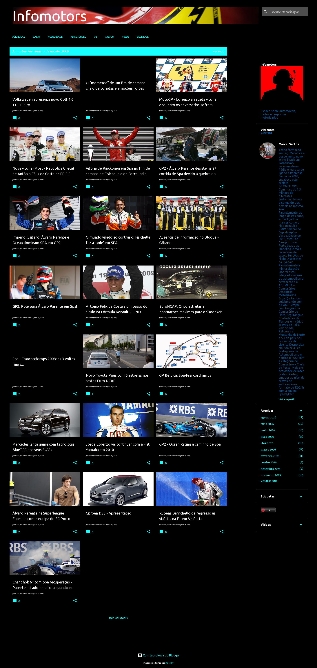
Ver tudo (218, 51)
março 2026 (268, 449)
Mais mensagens (118, 618)
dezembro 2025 (270, 469)
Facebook (143, 37)
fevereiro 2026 (270, 456)
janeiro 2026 (269, 462)
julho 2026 (267, 424)
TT (95, 37)
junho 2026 (268, 430)
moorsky (169, 663)
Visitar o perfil (287, 399)
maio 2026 (267, 436)
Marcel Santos (289, 144)
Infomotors (49, 16)
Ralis (36, 37)
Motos (109, 37)
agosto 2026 (268, 417)
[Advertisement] (242, 113)
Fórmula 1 (18, 37)
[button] (75, 118)
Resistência (78, 37)
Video (125, 37)
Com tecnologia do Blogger (160, 655)
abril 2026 (267, 443)
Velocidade (55, 37)
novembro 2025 (271, 475)
